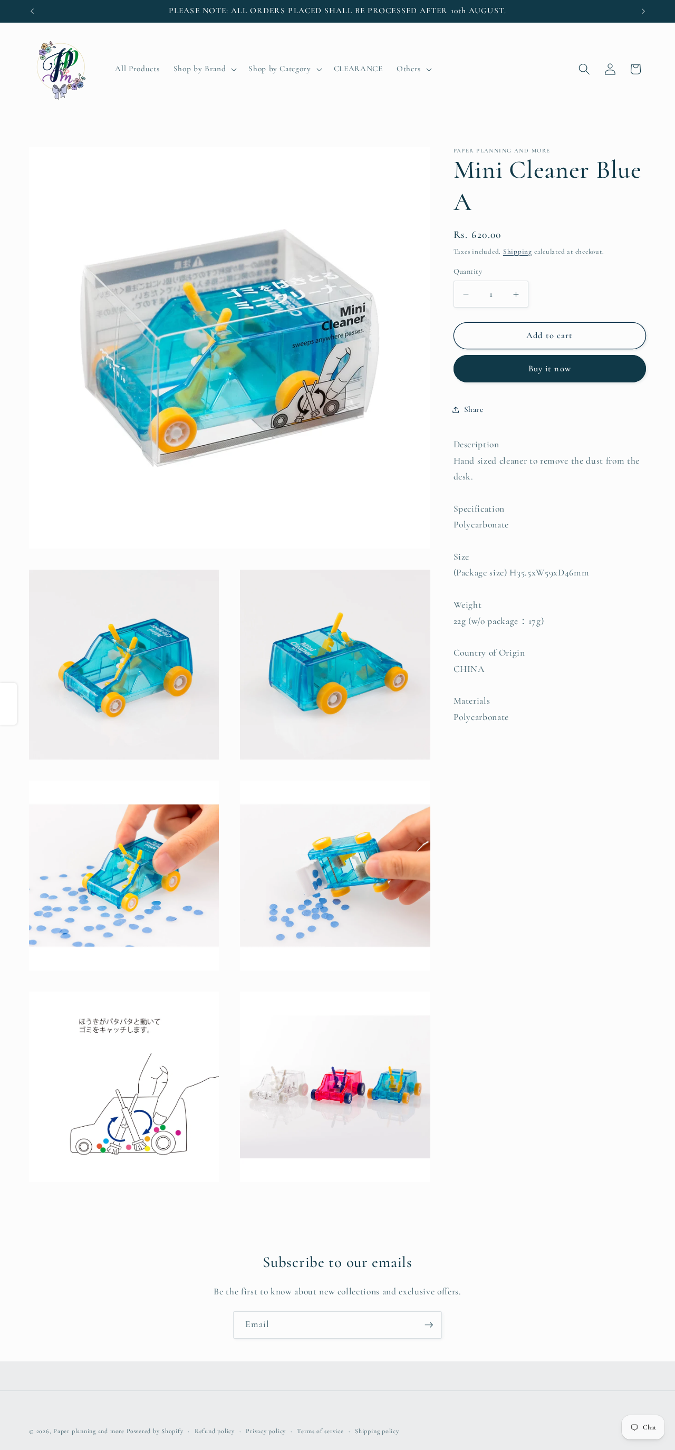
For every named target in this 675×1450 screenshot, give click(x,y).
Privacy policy (266, 1431)
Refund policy (215, 1431)
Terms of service (320, 1431)
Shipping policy (377, 1431)
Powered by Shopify (155, 1431)
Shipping (517, 251)
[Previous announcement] (32, 11)
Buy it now (549, 368)
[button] (204, 69)
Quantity (468, 271)
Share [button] (474, 410)
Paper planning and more (88, 1431)
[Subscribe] (428, 1325)
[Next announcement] (643, 11)
